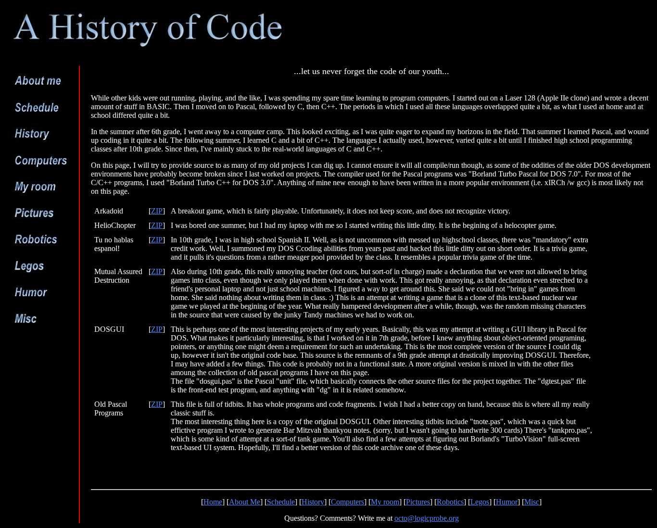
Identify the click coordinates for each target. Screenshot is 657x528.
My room (385, 502)
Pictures (418, 502)
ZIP (157, 211)
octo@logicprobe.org (426, 518)
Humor (507, 502)
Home (212, 502)
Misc (531, 502)
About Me (244, 502)
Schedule (281, 502)
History (313, 502)
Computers (347, 502)
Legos (479, 502)
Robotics (450, 502)
